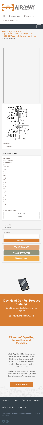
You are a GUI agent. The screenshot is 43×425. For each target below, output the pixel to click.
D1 (4, 197)
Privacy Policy (22, 407)
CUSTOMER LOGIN (11, 20)
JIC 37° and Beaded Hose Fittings (16, 34)
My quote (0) (15, 16)
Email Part (22, 258)
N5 (4, 171)
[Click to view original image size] (21, 123)
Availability (7, 225)
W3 (4, 175)
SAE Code (6, 144)
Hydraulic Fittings (15, 31)
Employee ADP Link (8, 407)
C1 (4, 193)
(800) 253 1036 (6, 400)
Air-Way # (6, 158)
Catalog (16, 400)
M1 (4, 180)
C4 (4, 188)
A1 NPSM (6, 167)
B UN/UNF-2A (7, 162)
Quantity (7, 233)
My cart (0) (29, 16)
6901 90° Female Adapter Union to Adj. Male (20, 36)
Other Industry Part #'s (11, 210)
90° (32, 34)
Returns (37, 400)
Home (4, 31)
